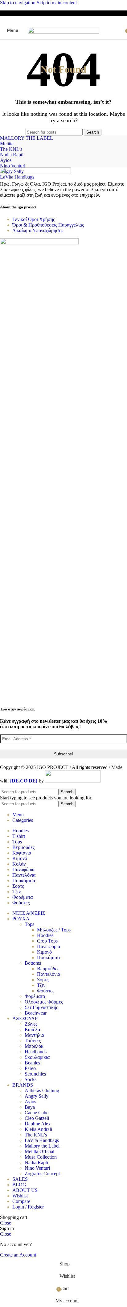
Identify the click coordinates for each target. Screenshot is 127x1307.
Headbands (36, 1051)
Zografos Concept (42, 1173)
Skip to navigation (18, 2)
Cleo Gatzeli (37, 1118)
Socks (30, 1079)
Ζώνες (31, 1024)
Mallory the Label (42, 1145)
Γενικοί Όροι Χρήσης (33, 219)
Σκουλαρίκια (37, 1057)
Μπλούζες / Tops (54, 929)
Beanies (32, 1062)
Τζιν (41, 985)
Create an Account (18, 1254)
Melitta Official (39, 1151)
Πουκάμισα (48, 957)
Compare (21, 1201)
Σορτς (42, 979)
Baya (30, 1107)
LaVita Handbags (17, 176)
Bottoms (33, 963)
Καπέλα (32, 1029)
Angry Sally (36, 1096)
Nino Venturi (12, 165)
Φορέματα (35, 996)
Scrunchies (35, 1073)
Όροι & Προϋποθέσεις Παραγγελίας (48, 224)
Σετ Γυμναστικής (41, 1007)
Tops (29, 924)
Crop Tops (47, 940)
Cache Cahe (36, 1112)
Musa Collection (41, 1157)
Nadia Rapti (11, 154)
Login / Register (28, 1206)
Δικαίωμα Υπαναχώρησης (37, 230)
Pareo (30, 1068)
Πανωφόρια (48, 946)
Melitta (7, 143)
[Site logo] (63, 31)
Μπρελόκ (34, 1046)
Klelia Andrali (38, 1129)
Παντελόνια (48, 974)
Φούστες (45, 990)
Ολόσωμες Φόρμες (44, 1001)
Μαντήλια (34, 1035)
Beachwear (36, 1012)
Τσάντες (33, 1040)
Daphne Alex (38, 1123)
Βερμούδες (48, 968)
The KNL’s (11, 149)
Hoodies (45, 935)
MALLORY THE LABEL (26, 138)
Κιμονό (44, 952)
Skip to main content (57, 2)
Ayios (5, 160)
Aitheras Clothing (42, 1090)
